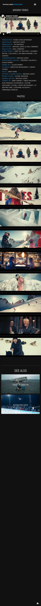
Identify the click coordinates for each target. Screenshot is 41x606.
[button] (35, 4)
